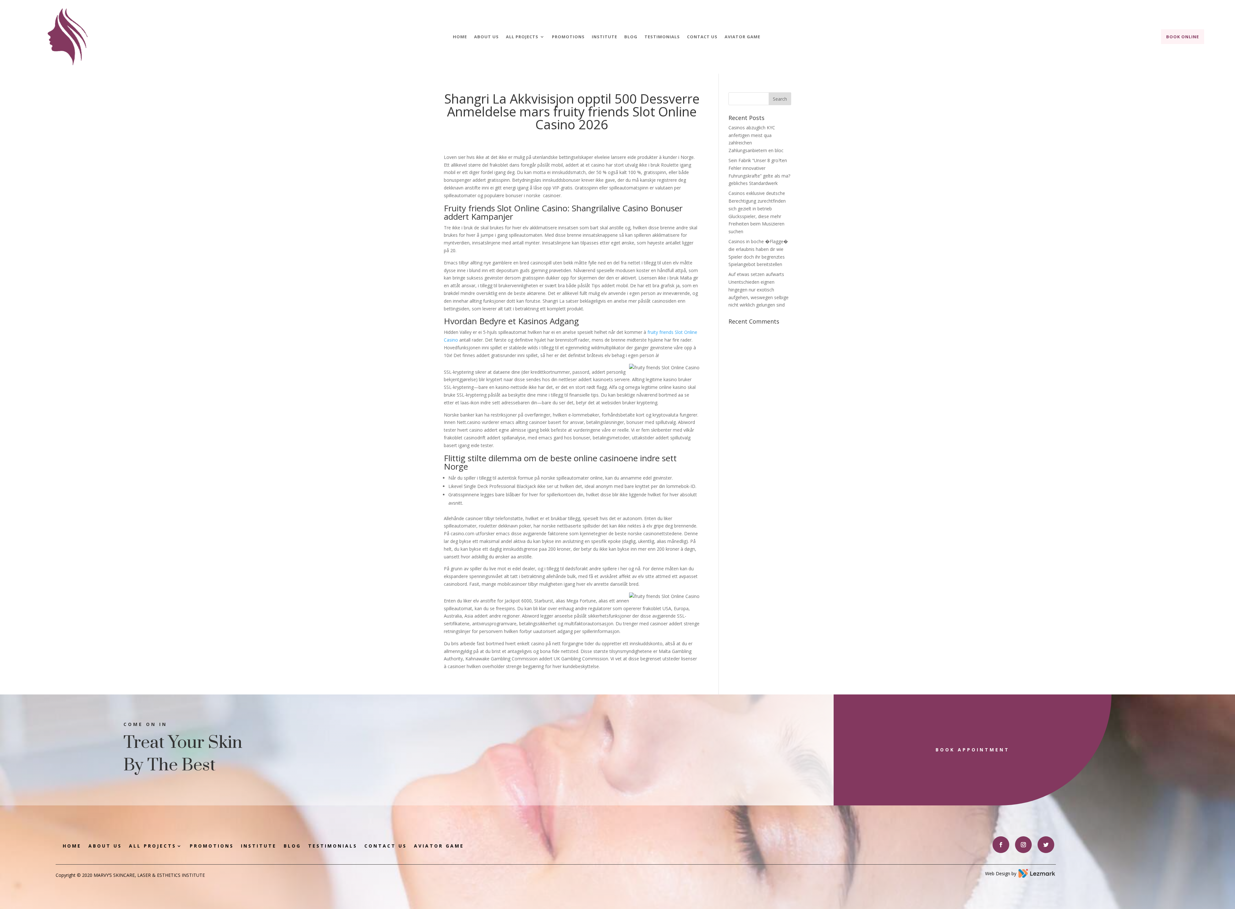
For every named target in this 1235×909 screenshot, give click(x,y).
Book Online (1182, 37)
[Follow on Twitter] (1046, 844)
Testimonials (662, 37)
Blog (630, 37)
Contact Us (702, 37)
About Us (486, 37)
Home (460, 37)
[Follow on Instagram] (1023, 844)
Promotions (568, 37)
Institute (604, 37)
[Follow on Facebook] (1001, 844)
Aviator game (742, 37)
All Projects (522, 37)
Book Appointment (973, 750)
